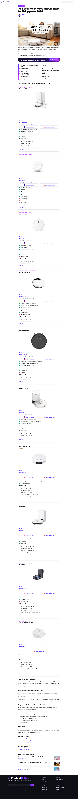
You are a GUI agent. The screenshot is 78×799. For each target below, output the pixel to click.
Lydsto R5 (23, 79)
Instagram (22, 789)
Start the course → (54, 59)
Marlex (22, 14)
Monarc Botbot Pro (25, 73)
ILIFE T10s (44, 65)
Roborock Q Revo (24, 68)
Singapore (44, 791)
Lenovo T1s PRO (24, 76)
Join (32, 784)
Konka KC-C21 (24, 71)
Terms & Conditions (60, 787)
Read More (21, 149)
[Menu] (76, 2)
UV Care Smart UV (25, 74)
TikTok (16, 789)
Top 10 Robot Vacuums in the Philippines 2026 (29, 66)
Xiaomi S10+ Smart (25, 78)
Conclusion (44, 74)
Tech (43, 782)
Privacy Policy (59, 789)
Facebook (28, 789)
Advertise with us (59, 779)
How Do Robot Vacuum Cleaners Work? (50, 70)
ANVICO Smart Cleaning (47, 67)
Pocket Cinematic (60, 781)
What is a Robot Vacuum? (47, 68)
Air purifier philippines (25, 749)
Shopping (44, 781)
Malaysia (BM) (44, 789)
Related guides (45, 78)
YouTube (10, 789)
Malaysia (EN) (44, 787)
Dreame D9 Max (24, 69)
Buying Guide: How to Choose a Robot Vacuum (50, 72)
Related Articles (45, 76)
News (43, 779)
